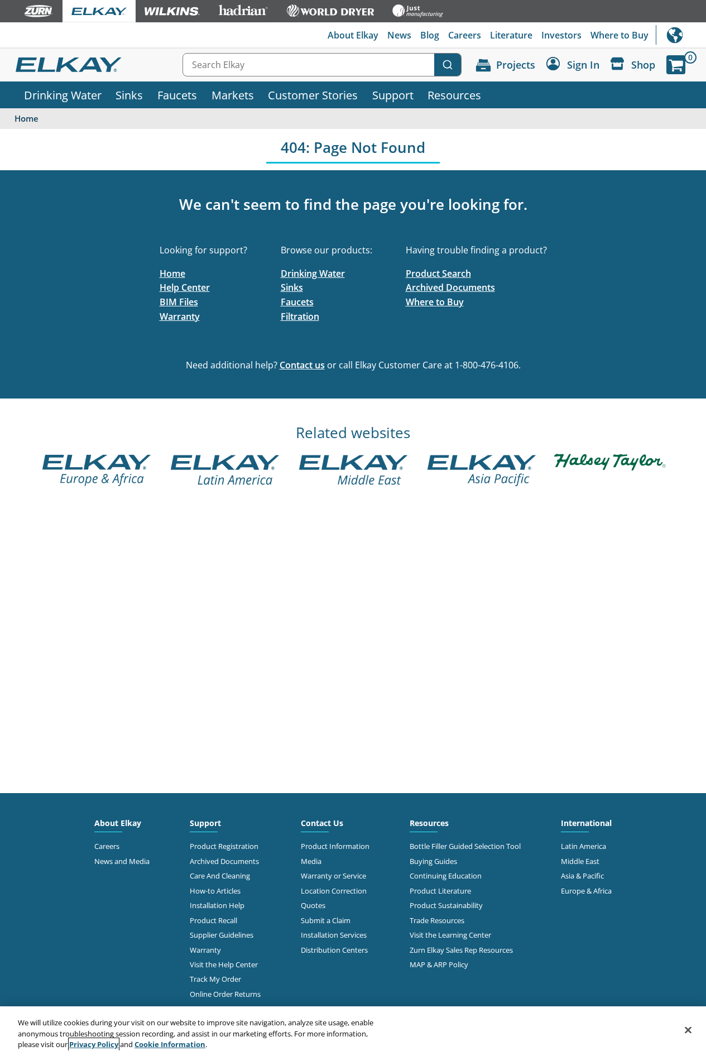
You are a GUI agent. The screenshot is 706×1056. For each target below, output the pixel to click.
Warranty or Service (333, 876)
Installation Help (217, 905)
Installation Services (334, 935)
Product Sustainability (446, 905)
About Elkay (353, 35)
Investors (561, 35)
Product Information (335, 846)
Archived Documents (450, 287)
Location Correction (334, 891)
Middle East (580, 861)
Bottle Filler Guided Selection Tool (465, 846)
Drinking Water (63, 95)
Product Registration (224, 846)
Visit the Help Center (224, 964)
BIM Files (179, 302)
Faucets (177, 95)
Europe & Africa (586, 891)
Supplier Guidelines (221, 935)
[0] (675, 64)
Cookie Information (170, 1044)
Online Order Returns (225, 994)
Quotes (313, 905)
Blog (429, 35)
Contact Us (322, 823)
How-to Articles (215, 891)
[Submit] (447, 65)
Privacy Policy (93, 1044)
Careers (464, 35)
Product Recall (213, 920)
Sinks (129, 95)
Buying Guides (433, 861)
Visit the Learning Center (450, 935)
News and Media (122, 861)
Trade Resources (437, 920)
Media (311, 861)
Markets (233, 95)
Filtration (300, 316)
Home (172, 273)
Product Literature (440, 891)
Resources (454, 95)
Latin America (583, 846)
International (681, 34)
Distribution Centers (334, 950)
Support (393, 95)
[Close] (688, 1029)
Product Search (438, 273)
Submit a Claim (325, 920)
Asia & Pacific (582, 876)
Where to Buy (619, 35)
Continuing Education (446, 876)
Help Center (185, 287)
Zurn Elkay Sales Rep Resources (461, 950)
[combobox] (322, 64)
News (399, 35)
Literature (511, 35)
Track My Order (215, 979)
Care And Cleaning (220, 876)
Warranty (180, 316)
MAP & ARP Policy (439, 964)
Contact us (302, 365)
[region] (353, 1031)
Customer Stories (313, 95)
